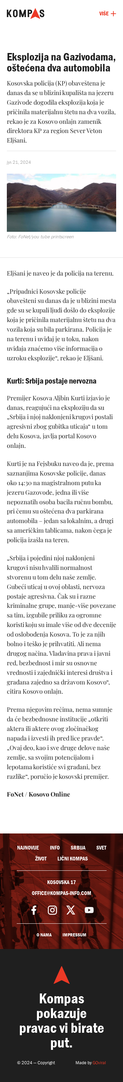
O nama (44, 935)
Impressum (74, 935)
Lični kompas (72, 858)
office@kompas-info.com (61, 893)
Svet (101, 847)
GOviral (99, 1063)
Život (40, 858)
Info (55, 847)
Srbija (78, 847)
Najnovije (28, 847)
